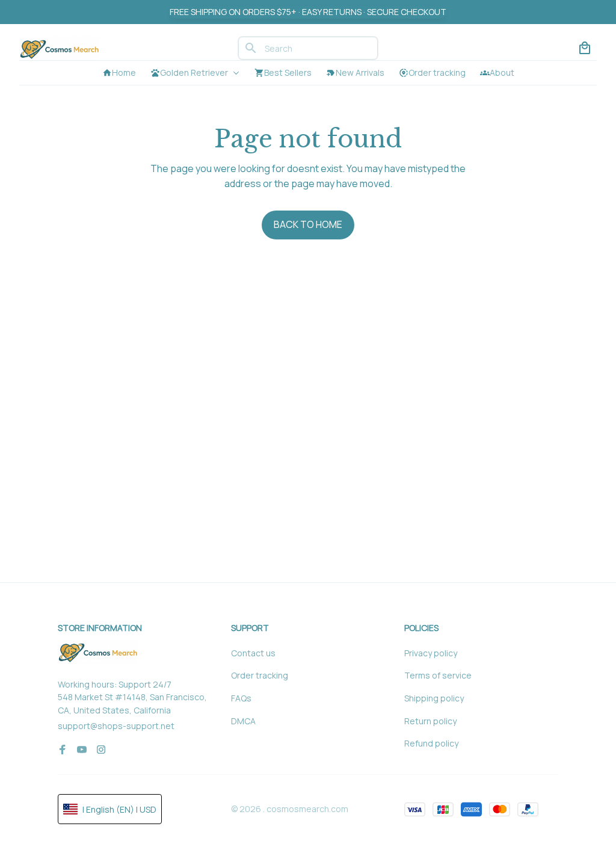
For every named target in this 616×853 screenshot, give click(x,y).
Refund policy (431, 743)
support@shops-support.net (116, 725)
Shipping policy (434, 698)
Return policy (430, 721)
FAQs (241, 698)
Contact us (253, 653)
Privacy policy (430, 653)
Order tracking (259, 675)
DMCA (243, 721)
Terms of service (438, 675)
